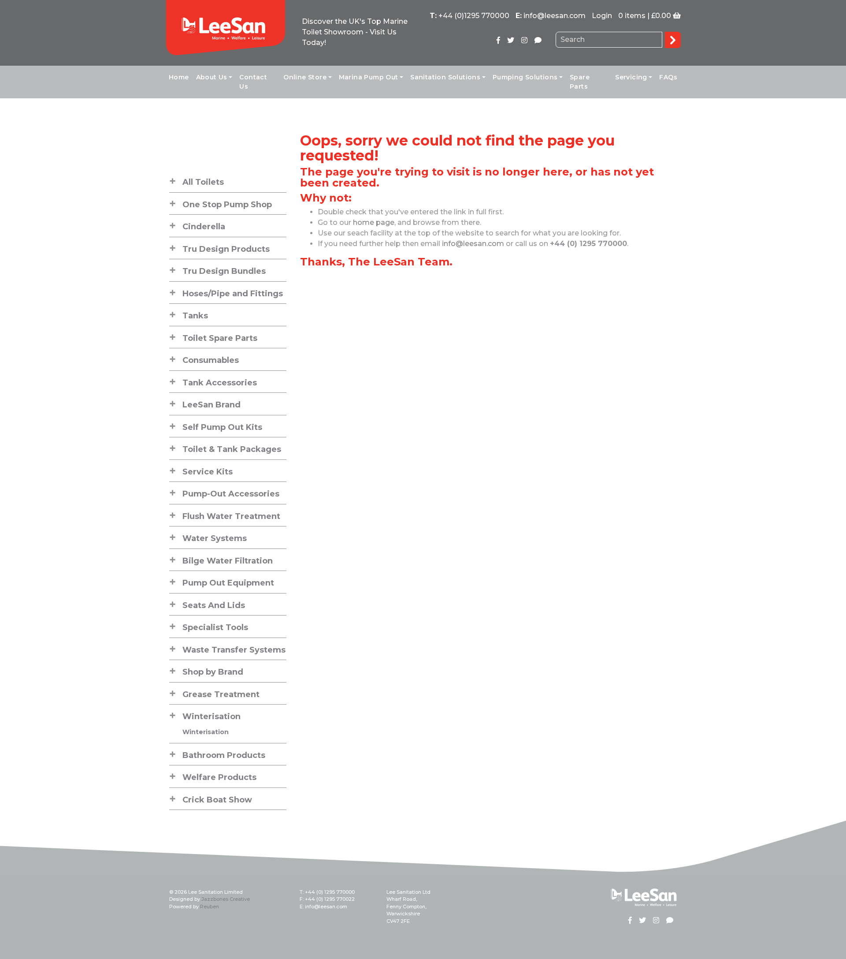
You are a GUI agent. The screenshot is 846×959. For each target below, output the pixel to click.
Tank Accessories (219, 383)
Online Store (305, 77)
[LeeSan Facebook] (498, 40)
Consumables (210, 360)
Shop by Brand (212, 672)
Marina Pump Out (368, 77)
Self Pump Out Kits (222, 427)
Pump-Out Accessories (230, 494)
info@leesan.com (554, 15)
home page (373, 222)
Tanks (195, 316)
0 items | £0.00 (644, 15)
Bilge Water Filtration (227, 561)
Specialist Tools (215, 627)
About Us (211, 77)
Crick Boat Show (217, 800)
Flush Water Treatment (231, 516)
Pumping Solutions (525, 77)
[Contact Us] (538, 40)
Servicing (631, 77)
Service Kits (207, 472)
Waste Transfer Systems (234, 650)
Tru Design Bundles (224, 271)
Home (179, 77)
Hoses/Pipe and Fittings (232, 294)
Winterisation (211, 716)
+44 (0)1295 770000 (473, 15)
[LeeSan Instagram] (524, 40)
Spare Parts (580, 81)
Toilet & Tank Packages (231, 449)
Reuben (209, 906)
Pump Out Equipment (228, 583)
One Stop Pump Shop (227, 204)
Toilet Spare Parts (219, 338)
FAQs (668, 77)
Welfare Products (219, 777)
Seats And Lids (213, 605)
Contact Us (253, 81)
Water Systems (214, 538)
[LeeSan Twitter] (511, 40)
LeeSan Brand (211, 405)
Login (602, 15)
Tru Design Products (226, 249)
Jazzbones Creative (225, 899)
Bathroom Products (223, 755)
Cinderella (203, 226)
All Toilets (203, 182)
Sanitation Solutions (445, 77)
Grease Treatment (221, 694)
